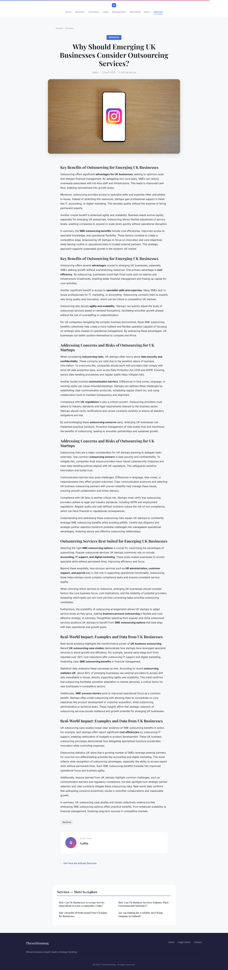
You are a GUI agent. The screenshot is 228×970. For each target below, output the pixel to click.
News (147, 12)
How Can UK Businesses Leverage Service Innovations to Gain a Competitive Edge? (82, 904)
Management (119, 12)
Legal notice (184, 942)
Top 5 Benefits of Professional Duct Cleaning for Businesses (83, 914)
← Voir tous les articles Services (78, 863)
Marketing (135, 12)
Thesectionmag (37, 943)
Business (80, 12)
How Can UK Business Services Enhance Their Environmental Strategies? (143, 904)
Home (68, 12)
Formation (94, 12)
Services (158, 12)
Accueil (59, 28)
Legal (106, 12)
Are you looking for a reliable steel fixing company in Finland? (140, 914)
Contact (198, 942)
